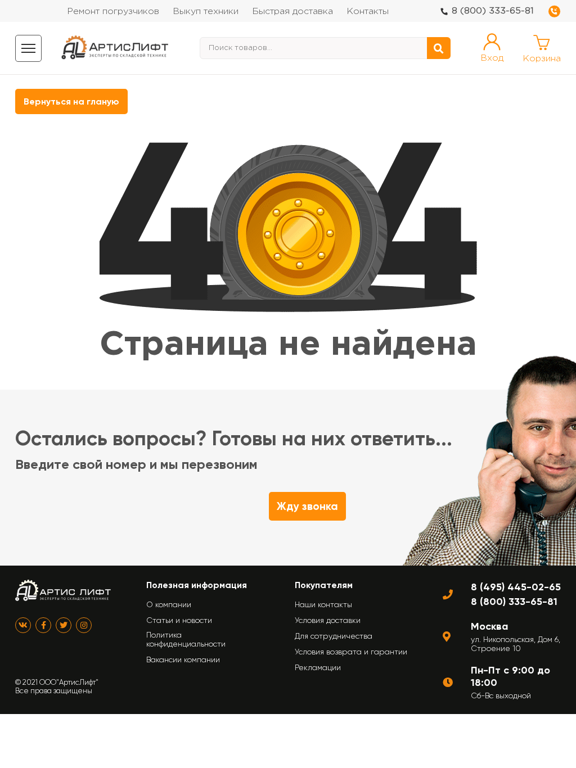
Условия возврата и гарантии (351, 651)
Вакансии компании (183, 659)
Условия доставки (328, 620)
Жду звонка (307, 506)
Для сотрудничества (333, 635)
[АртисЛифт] (115, 48)
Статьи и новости (179, 620)
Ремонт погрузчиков (113, 11)
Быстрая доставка (292, 11)
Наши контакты (323, 604)
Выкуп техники (205, 11)
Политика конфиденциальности (186, 639)
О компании (168, 604)
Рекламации (318, 667)
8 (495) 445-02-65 (516, 587)
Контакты (367, 11)
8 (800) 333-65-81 (493, 11)
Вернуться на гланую (71, 101)
